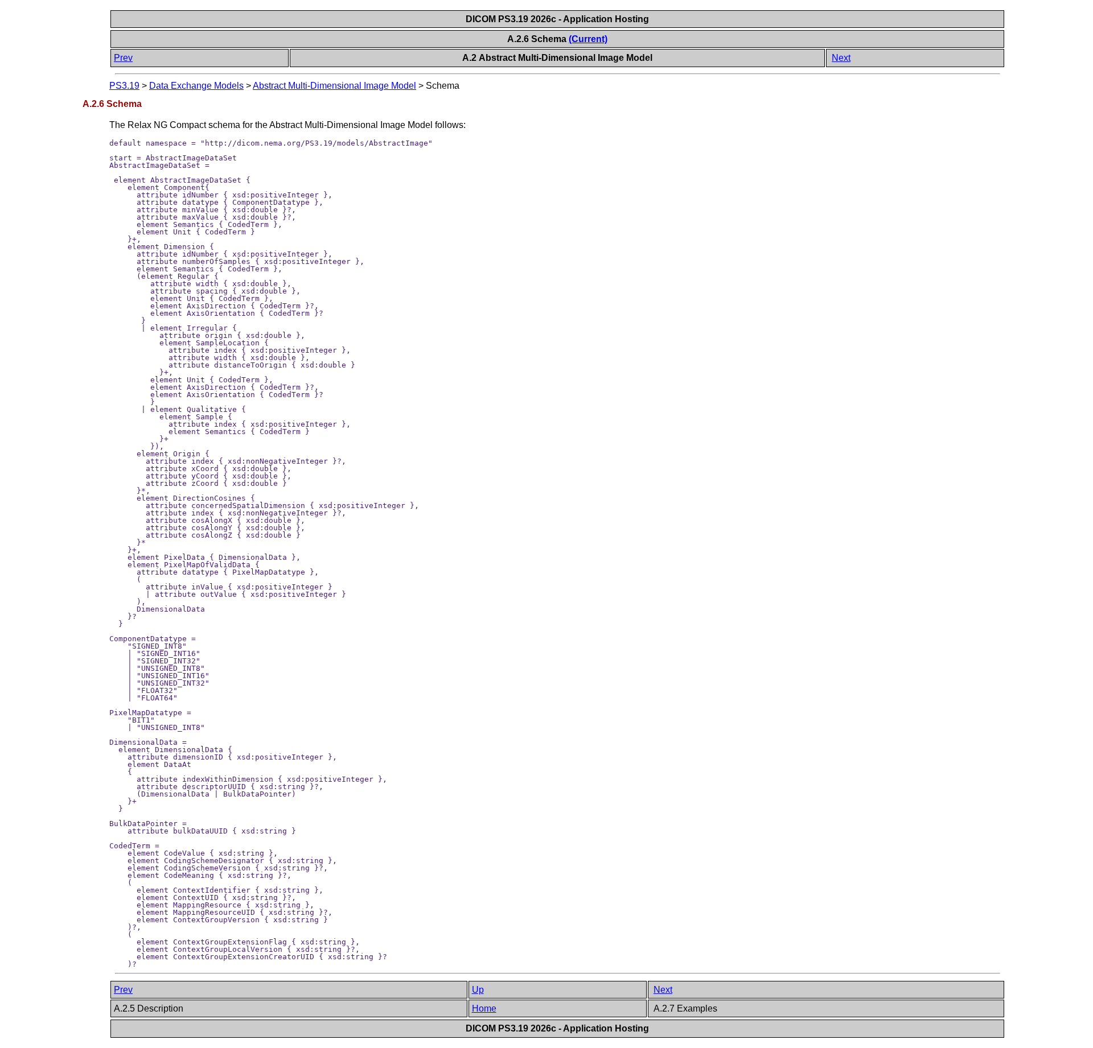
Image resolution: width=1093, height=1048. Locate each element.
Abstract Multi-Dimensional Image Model (334, 85)
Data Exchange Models (196, 85)
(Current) (588, 39)
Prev (123, 58)
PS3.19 (124, 85)
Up (478, 990)
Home (484, 1008)
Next (841, 58)
